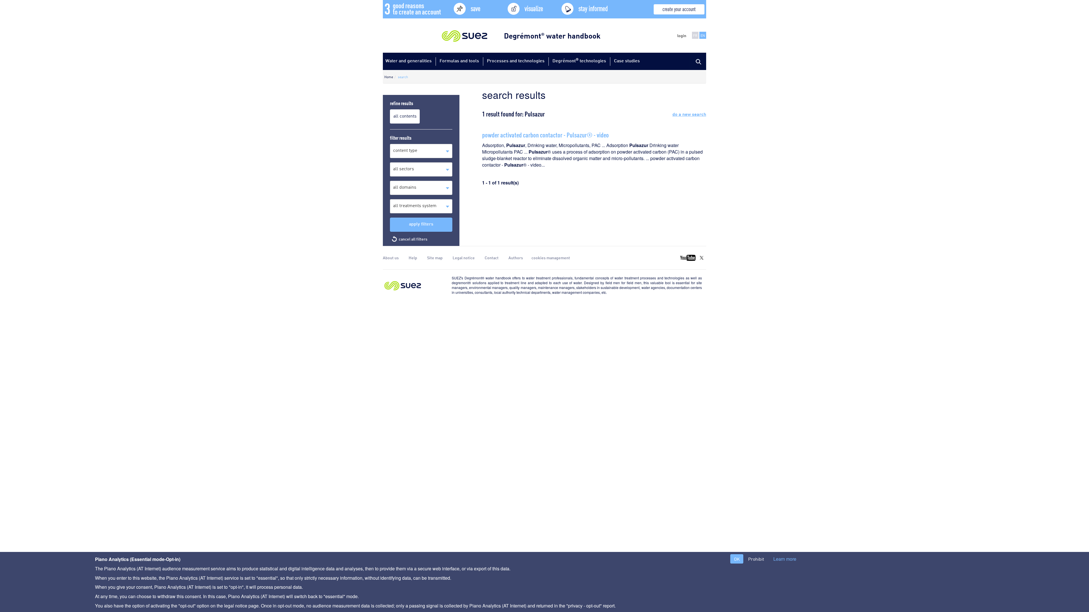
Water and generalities (408, 60)
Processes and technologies (515, 60)
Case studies (627, 60)
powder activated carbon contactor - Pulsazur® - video (545, 134)
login (681, 35)
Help (413, 257)
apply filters (421, 223)
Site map (435, 257)
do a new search (689, 113)
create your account (679, 8)
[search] (697, 61)
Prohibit (756, 559)
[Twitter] (701, 257)
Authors (515, 257)
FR (695, 35)
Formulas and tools (459, 60)
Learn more (784, 559)
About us (391, 257)
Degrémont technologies (579, 60)
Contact (492, 257)
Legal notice (464, 257)
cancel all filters (413, 239)
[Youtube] (688, 257)
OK (737, 559)
